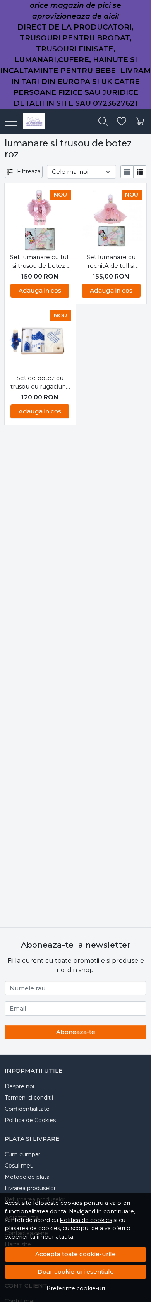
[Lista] (127, 171)
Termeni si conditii (29, 1097)
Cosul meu (19, 1165)
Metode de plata (27, 1176)
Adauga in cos (40, 290)
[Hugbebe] (31, 121)
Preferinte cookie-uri (75, 1288)
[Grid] (140, 171)
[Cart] (140, 121)
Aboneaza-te (75, 1031)
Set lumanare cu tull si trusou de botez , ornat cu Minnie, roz (40, 261)
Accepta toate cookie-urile (75, 1254)
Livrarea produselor (30, 1188)
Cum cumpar (22, 1154)
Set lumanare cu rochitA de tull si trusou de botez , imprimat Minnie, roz (111, 261)
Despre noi (19, 1086)
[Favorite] (121, 121)
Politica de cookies (86, 1220)
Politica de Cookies (30, 1120)
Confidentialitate (27, 1108)
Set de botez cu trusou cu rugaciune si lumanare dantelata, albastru (40, 382)
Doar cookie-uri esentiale (76, 1271)
